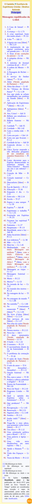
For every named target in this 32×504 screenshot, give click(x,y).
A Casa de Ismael (15, 27)
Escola (10, 199)
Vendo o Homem (14, 449)
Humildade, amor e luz (16, 230)
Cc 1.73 (21, 31)
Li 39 (12, 204)
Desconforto (12, 182)
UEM (27, 496)
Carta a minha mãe (15, 131)
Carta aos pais (13, 135)
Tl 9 (8, 111)
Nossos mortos (13, 330)
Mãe (9, 242)
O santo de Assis (14, 359)
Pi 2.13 (25, 330)
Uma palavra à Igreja (16, 437)
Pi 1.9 (22, 227)
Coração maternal (14, 178)
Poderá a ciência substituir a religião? (18, 380)
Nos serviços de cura (18, 319)
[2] (4, 466)
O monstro (11, 344)
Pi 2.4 (9, 420)
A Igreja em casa (14, 42)
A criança (11, 31)
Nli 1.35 (20, 106)
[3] (4, 471)
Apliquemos (12, 109)
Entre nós (11, 196)
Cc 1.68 (25, 304)
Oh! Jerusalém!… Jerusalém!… (18, 369)
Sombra (10, 415)
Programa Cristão (14, 391)
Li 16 (20, 56)
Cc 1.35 (13, 213)
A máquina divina (14, 58)
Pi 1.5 (9, 237)
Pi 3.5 (22, 400)
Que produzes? (13, 403)
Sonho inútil (12, 418)
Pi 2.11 (19, 415)
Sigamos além (13, 413)
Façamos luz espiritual (17, 220)
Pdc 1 (18, 445)
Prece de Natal (13, 389)
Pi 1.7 (18, 427)
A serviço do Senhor (18, 76)
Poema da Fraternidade (16, 384)
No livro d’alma (14, 314)
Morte (9, 278)
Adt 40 (20, 207)
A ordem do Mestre (15, 67)
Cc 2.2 (9, 271)
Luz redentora (13, 240)
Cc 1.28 (23, 267)
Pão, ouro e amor (14, 377)
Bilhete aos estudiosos (16, 116)
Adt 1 (19, 333)
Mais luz (10, 245)
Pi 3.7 (24, 65)
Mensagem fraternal (16, 274)
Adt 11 (19, 39)
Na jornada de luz (15, 284)
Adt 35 (22, 126)
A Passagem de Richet (16, 72)
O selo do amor (13, 365)
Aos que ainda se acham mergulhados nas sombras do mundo (18, 96)
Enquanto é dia (14, 192)
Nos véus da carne (14, 323)
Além (9, 82)
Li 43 (25, 86)
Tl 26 (20, 189)
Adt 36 (10, 232)
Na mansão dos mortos (16, 289)
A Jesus (10, 54)
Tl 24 (19, 79)
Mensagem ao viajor (16, 269)
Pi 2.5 (17, 278)
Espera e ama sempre (16, 202)
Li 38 (25, 240)
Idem (24, 42)
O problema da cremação (18, 353)
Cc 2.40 (25, 413)
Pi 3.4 (21, 382)
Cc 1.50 (20, 312)
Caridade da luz (13, 142)
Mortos (10, 282)
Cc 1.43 (24, 408)
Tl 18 (13, 356)
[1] (4, 464)
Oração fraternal (14, 372)
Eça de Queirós (13, 187)
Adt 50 (26, 142)
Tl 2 (21, 84)
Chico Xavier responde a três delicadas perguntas (18, 150)
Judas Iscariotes (13, 235)
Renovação (11, 410)
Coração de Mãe (14, 173)
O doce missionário (18, 335)
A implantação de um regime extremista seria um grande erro (18, 49)
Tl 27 (18, 199)
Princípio (16, 12)
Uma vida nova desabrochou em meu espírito (18, 443)
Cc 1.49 (13, 223)
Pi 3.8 (9, 171)
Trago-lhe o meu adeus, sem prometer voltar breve (18, 424)
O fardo (10, 342)
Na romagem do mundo (17, 298)
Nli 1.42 (21, 128)
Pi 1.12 (21, 429)
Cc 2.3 (9, 276)
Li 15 (19, 339)
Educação (11, 189)
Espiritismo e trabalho (17, 211)
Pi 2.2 (25, 187)
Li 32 (9, 328)
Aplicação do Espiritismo (18, 103)
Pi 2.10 (25, 389)
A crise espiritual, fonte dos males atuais (18, 35)
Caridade (11, 126)
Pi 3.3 (23, 434)
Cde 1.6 (25, 135)
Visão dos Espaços (15, 453)
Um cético (11, 429)
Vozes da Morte (13, 458)
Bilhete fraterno (14, 120)
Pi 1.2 (9, 140)
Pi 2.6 (12, 217)
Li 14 (9, 363)
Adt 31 (23, 113)
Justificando (13, 498)
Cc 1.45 (20, 245)
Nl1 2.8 (10, 386)
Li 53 (19, 282)
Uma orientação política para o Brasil (18, 433)
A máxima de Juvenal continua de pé (18, 64)
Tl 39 (26, 377)
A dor (9, 39)
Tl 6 (24, 365)
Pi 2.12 (26, 458)
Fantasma (11, 225)
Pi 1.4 (9, 291)
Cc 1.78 (17, 242)
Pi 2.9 (21, 344)
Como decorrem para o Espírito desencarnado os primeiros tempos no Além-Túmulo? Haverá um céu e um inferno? (18, 164)
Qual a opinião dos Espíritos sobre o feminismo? (18, 398)
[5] (4, 478)
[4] (4, 473)
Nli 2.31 (22, 410)
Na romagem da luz (15, 293)
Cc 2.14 (19, 316)
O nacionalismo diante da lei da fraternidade (18, 348)
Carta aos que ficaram (16, 138)
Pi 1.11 (24, 370)
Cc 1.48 (13, 301)
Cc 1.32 (19, 342)
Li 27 (20, 225)
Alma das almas (13, 86)
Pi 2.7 (9, 439)
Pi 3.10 (26, 51)
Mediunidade (12, 247)
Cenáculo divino (14, 145)
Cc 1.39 (21, 92)
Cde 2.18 (10, 118)
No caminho (12, 304)
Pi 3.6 (26, 36)
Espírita (10, 207)
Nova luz (11, 333)
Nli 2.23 (13, 44)
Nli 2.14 (21, 196)
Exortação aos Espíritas (18, 215)
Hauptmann (12, 227)
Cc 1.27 (19, 321)
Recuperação (12, 408)
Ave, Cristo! (12, 113)
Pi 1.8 (9, 74)
